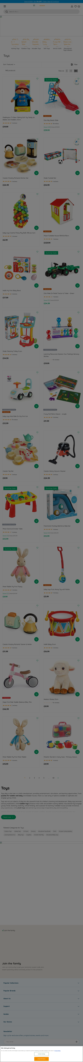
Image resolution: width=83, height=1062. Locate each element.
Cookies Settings (41, 1053)
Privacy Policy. (57, 1050)
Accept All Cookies (41, 1058)
